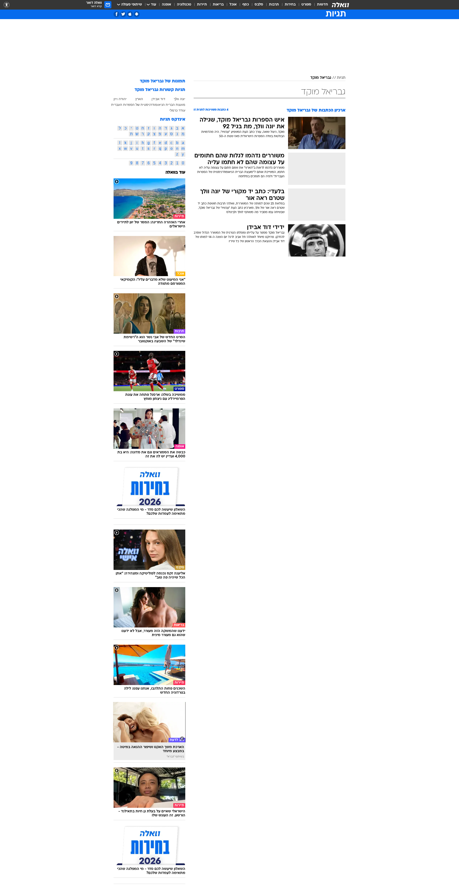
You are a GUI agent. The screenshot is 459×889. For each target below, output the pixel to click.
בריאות (218, 4)
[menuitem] (319, 4)
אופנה (166, 4)
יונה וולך (179, 99)
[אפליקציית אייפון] (130, 14)
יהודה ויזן (120, 99)
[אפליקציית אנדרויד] (137, 14)
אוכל (233, 4)
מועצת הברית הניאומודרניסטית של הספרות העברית (148, 105)
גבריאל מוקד (320, 78)
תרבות (274, 4)
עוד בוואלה (175, 173)
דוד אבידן (158, 99)
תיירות (202, 4)
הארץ (139, 99)
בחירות (290, 4)
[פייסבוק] (117, 14)
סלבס (259, 4)
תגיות (341, 78)
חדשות (322, 4)
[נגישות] (7, 5)
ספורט (306, 4)
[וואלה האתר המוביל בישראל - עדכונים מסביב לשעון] (340, 4)
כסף (245, 4)
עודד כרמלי (177, 110)
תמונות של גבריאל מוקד (162, 81)
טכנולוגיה (184, 4)
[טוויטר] (123, 14)
